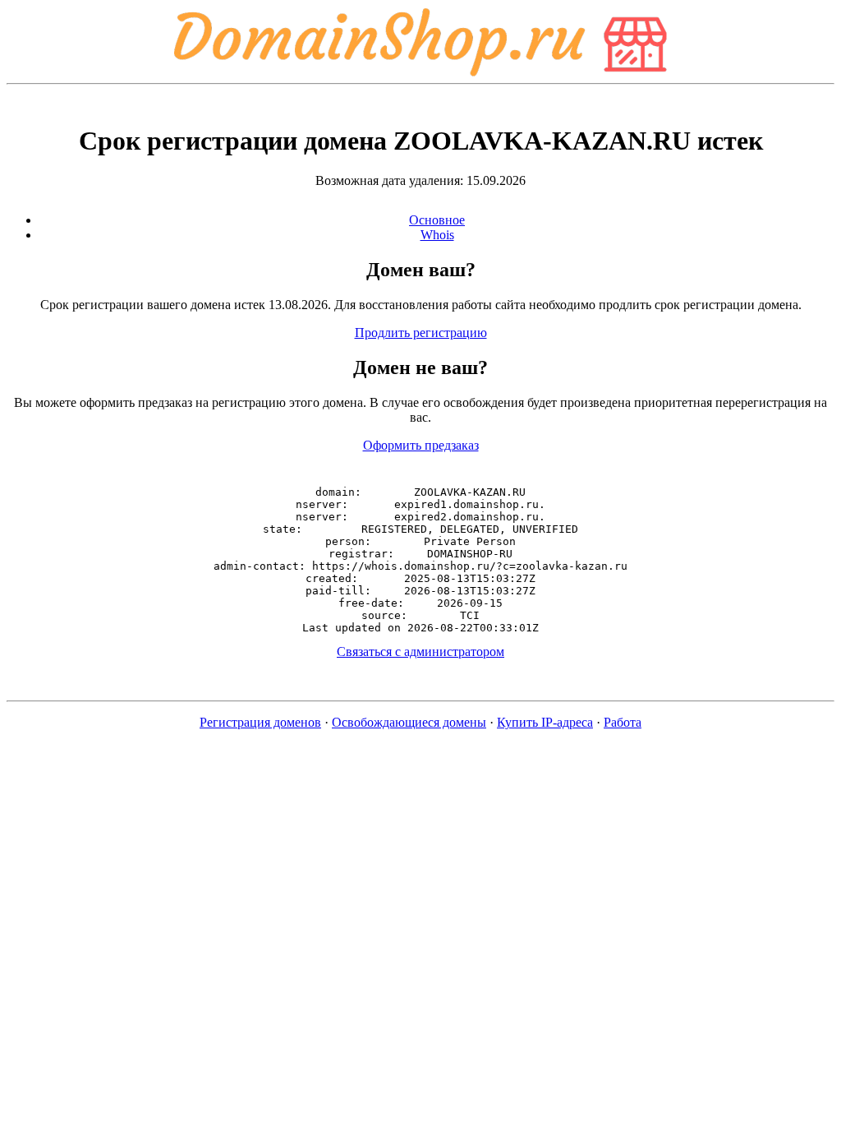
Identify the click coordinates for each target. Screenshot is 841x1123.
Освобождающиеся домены (409, 722)
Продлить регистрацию (421, 333)
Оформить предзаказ (421, 445)
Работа (622, 722)
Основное (437, 220)
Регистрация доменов (260, 722)
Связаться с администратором (420, 652)
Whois (437, 235)
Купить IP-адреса (545, 722)
